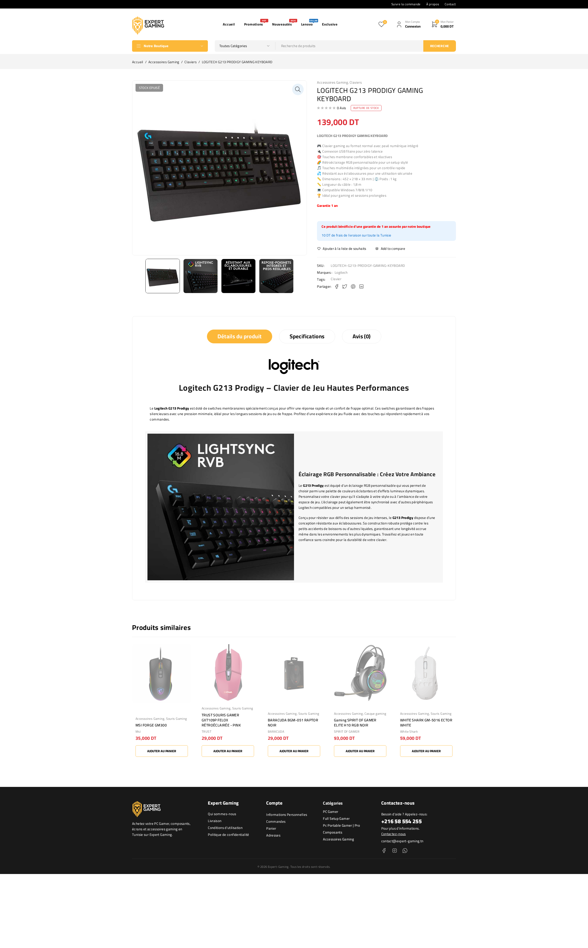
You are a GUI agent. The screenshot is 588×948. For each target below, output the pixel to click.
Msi (138, 731)
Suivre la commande (406, 4)
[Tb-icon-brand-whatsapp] (405, 851)
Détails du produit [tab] (240, 336)
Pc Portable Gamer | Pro (341, 825)
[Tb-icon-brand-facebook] (384, 851)
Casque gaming (375, 714)
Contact (450, 4)
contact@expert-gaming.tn (402, 841)
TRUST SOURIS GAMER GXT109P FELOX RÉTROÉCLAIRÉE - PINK (221, 720)
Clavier (336, 279)
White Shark (409, 731)
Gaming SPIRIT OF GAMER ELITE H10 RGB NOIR (355, 723)
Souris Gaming (176, 719)
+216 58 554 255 (401, 821)
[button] (298, 89)
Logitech (341, 272)
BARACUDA (276, 731)
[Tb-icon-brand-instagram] (394, 851)
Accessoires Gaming (163, 62)
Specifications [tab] (307, 336)
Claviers (190, 62)
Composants (332, 832)
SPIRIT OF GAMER (347, 731)
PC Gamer (330, 811)
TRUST (206, 731)
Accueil (137, 62)
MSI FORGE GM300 (151, 725)
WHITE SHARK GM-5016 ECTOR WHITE (426, 723)
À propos (432, 4)
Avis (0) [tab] (362, 336)
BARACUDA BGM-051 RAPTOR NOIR (293, 723)
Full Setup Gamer (336, 818)
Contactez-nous (393, 834)
